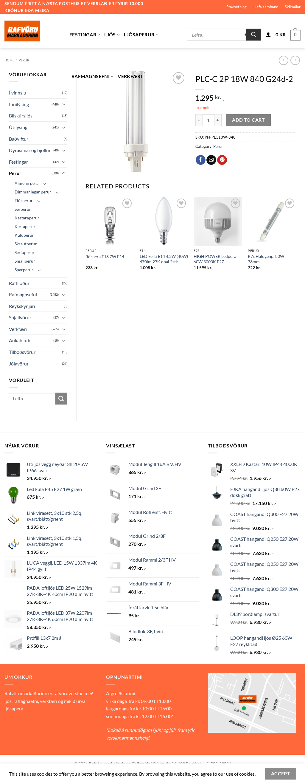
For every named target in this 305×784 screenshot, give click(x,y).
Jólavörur (19, 363)
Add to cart (248, 120)
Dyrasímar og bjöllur (30, 150)
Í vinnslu (17, 92)
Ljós (110, 34)
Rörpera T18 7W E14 (104, 256)
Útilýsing (18, 127)
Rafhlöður (19, 283)
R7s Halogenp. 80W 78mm (266, 259)
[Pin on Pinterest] (222, 160)
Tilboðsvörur (22, 352)
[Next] (295, 238)
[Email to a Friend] (211, 160)
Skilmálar (293, 6)
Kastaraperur (27, 217)
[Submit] (61, 398)
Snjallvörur (20, 317)
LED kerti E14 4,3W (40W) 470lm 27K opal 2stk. (164, 259)
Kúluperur (24, 235)
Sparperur (24, 269)
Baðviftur (18, 139)
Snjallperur (25, 261)
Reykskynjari (22, 306)
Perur (24, 60)
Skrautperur (26, 243)
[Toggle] (63, 104)
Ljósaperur (139, 34)
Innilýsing (19, 104)
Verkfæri (130, 76)
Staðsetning (236, 6)
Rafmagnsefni (90, 76)
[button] (268, 34)
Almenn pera (26, 183)
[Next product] (283, 60)
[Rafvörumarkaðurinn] (32, 31)
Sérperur (23, 209)
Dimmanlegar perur (33, 191)
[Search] (253, 35)
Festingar (82, 34)
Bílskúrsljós (20, 115)
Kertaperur (25, 226)
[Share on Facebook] (201, 160)
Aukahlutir (20, 340)
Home (9, 60)
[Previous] (85, 238)
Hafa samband (265, 6)
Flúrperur (24, 200)
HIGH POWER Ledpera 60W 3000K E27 (215, 259)
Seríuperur (25, 252)
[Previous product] (295, 60)
